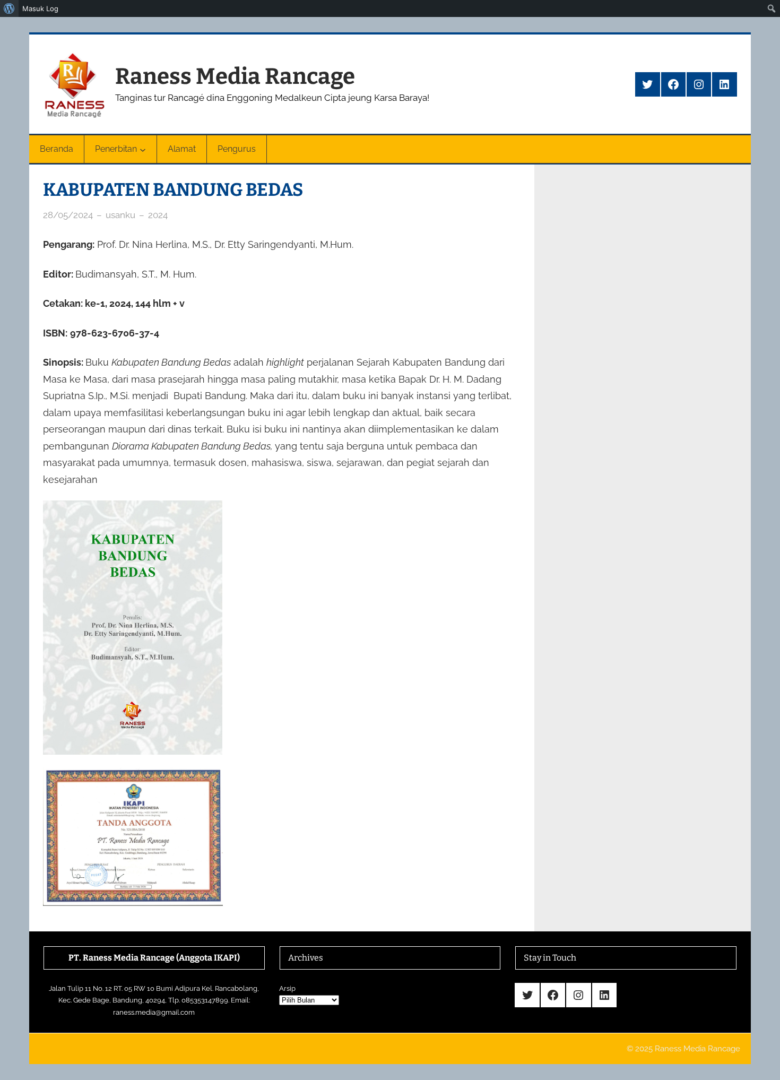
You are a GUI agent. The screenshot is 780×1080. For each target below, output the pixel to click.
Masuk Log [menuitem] (40, 8)
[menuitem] (9, 8)
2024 (158, 215)
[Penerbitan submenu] (143, 149)
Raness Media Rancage (235, 76)
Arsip (287, 988)
